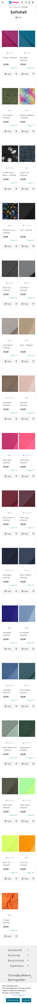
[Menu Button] (2, 2)
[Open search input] (22, 2)
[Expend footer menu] (28, 955)
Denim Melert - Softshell (26, 576)
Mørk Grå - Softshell (7, 288)
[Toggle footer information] (28, 950)
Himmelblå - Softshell (25, 633)
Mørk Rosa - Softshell (8, 461)
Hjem (11, 7)
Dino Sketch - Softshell (8, 116)
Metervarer (17, 7)
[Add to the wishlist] (16, 74)
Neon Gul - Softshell (7, 863)
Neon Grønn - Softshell (25, 806)
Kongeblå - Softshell (7, 633)
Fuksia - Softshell (10, 57)
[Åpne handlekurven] (32, 2)
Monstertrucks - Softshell (9, 231)
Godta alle (26, 1000)
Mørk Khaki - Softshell (8, 806)
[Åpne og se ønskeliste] (26, 2)
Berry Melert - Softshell (8, 518)
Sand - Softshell (26, 345)
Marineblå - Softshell (7, 576)
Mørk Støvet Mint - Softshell (10, 748)
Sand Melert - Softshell (8, 346)
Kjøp (9, 74)
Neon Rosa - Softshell (25, 461)
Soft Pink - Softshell (24, 403)
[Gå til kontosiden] (35, 2)
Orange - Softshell (6, 921)
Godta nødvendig (13, 1000)
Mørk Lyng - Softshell (25, 518)
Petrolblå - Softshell (24, 58)
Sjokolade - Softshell (7, 403)
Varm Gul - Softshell (24, 863)
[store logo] (14, 2)
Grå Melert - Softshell (25, 288)
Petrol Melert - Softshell (26, 691)
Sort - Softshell (26, 230)
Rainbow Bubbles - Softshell (27, 116)
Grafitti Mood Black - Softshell (9, 173)
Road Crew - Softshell (25, 173)
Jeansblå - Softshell (7, 691)
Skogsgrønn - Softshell (25, 748)
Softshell (25, 7)
